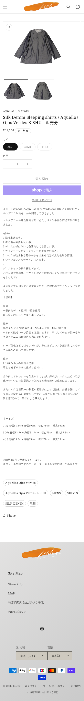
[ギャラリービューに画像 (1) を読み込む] (16, 91)
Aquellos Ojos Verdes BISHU (25, 493)
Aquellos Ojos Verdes (16, 111)
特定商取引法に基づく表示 (26, 602)
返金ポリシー (32, 685)
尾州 (33, 503)
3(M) (29, 147)
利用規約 (76, 685)
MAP (11, 593)
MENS (56, 493)
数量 (6, 156)
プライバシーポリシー (55, 685)
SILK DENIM (14, 503)
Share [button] (11, 515)
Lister (16, 685)
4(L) (46, 147)
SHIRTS (72, 493)
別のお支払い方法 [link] (42, 200)
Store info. (16, 584)
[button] (4, 6)
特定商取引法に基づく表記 (44, 692)
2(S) (11, 147)
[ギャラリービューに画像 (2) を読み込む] (42, 91)
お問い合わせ (17, 612)
